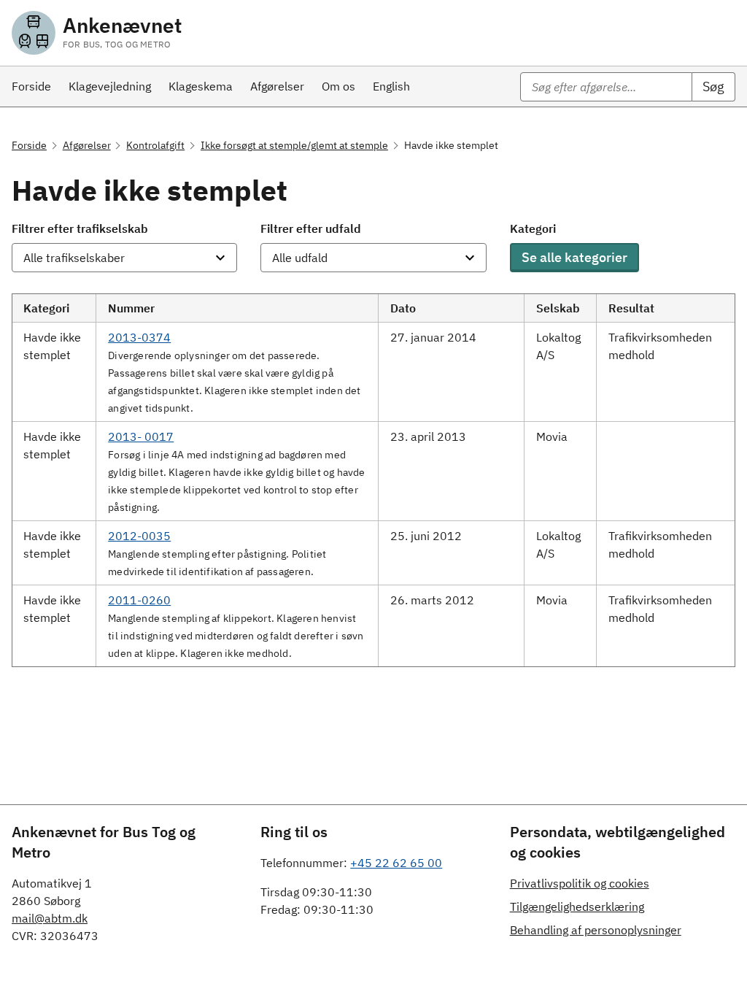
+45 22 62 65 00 (396, 862)
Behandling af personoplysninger (595, 930)
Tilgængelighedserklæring (577, 906)
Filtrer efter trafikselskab (80, 228)
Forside (29, 145)
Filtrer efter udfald (310, 228)
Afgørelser (87, 145)
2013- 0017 (141, 436)
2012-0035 (139, 535)
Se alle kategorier (574, 257)
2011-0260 (139, 600)
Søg (713, 86)
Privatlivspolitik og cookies (579, 883)
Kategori (533, 228)
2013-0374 (139, 337)
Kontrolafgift (155, 145)
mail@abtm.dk (50, 918)
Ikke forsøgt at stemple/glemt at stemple (294, 145)
